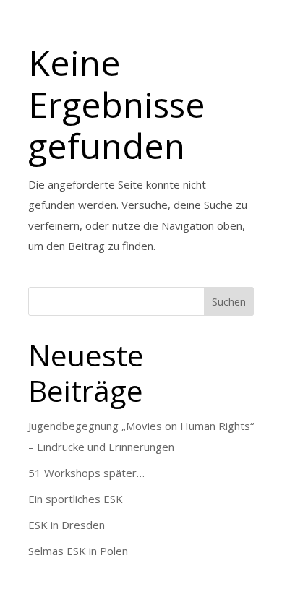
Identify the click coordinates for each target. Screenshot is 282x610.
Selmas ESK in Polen (78, 551)
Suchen (229, 302)
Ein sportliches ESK (75, 498)
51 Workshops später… (86, 472)
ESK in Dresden (66, 524)
